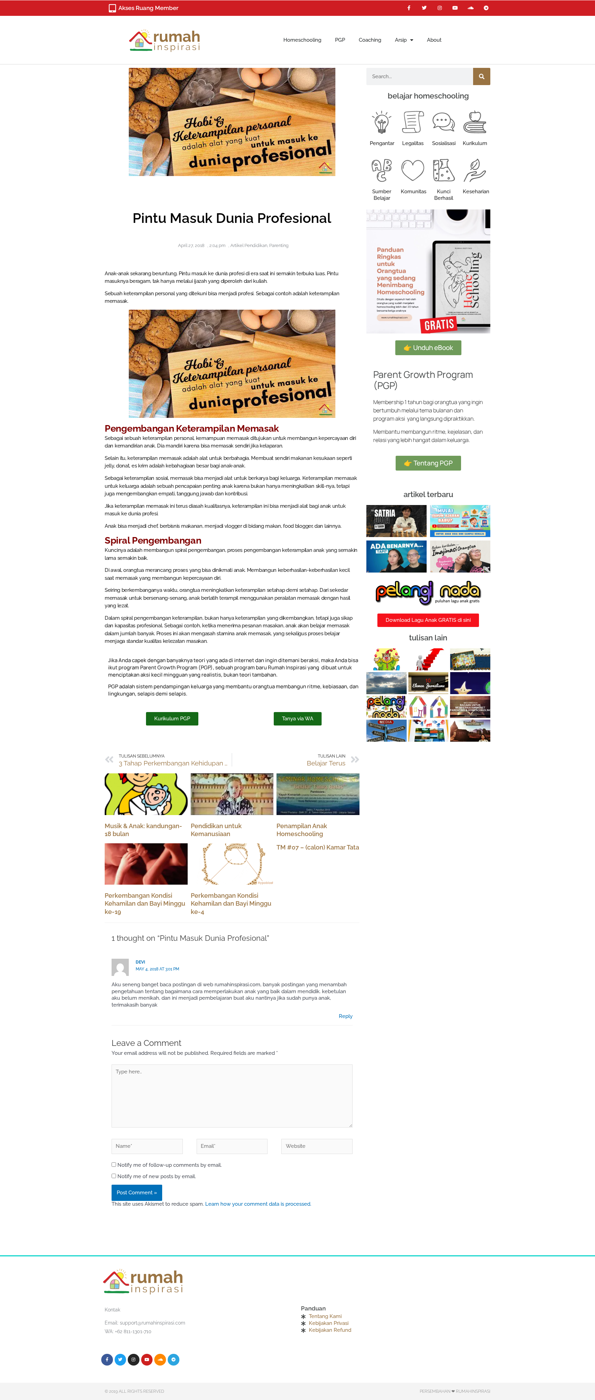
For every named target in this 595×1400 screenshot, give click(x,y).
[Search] (481, 76)
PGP (340, 40)
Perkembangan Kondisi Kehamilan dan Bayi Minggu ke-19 (145, 903)
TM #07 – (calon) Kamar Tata (317, 847)
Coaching (370, 40)
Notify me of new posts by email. (156, 1176)
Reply (346, 1016)
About (434, 40)
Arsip (401, 40)
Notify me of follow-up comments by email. (169, 1165)
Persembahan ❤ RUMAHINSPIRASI (455, 1391)
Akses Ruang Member (148, 7)
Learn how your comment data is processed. (258, 1204)
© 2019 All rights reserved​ (134, 1391)
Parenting (279, 245)
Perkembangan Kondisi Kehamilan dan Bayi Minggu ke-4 (231, 903)
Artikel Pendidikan (248, 245)
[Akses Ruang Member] (112, 8)
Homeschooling (302, 40)
